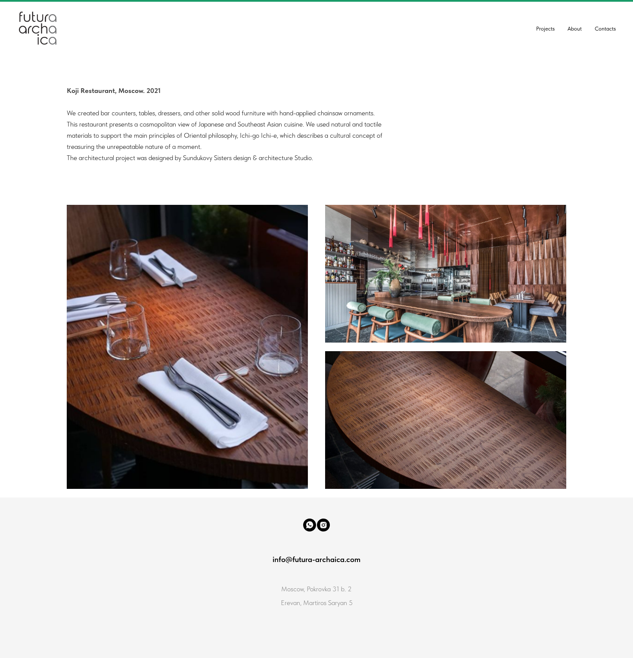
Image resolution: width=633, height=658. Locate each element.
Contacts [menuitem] (605, 28)
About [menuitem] (575, 28)
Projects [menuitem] (545, 28)
